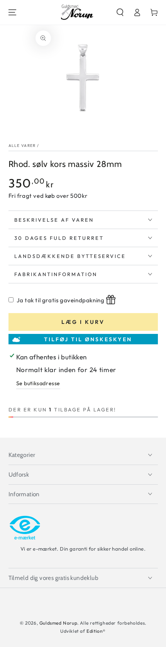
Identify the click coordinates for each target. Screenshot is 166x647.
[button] (120, 12)
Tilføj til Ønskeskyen (88, 339)
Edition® (96, 631)
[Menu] (12, 12)
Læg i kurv (83, 321)
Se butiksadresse (38, 383)
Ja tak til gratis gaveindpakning (60, 300)
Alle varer (22, 145)
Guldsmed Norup (58, 623)
